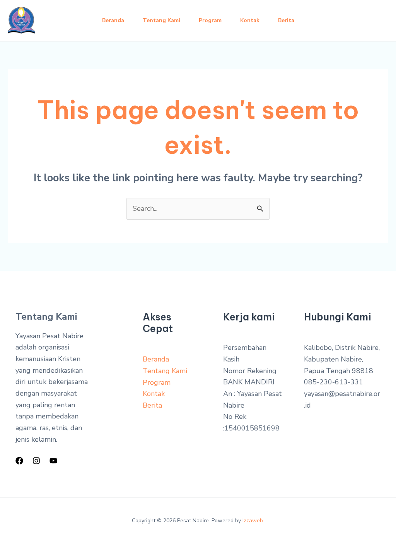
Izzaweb (252, 520)
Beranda (113, 20)
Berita (286, 20)
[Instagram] (36, 461)
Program (210, 20)
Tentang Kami (161, 20)
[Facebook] (19, 461)
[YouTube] (53, 461)
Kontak (249, 20)
